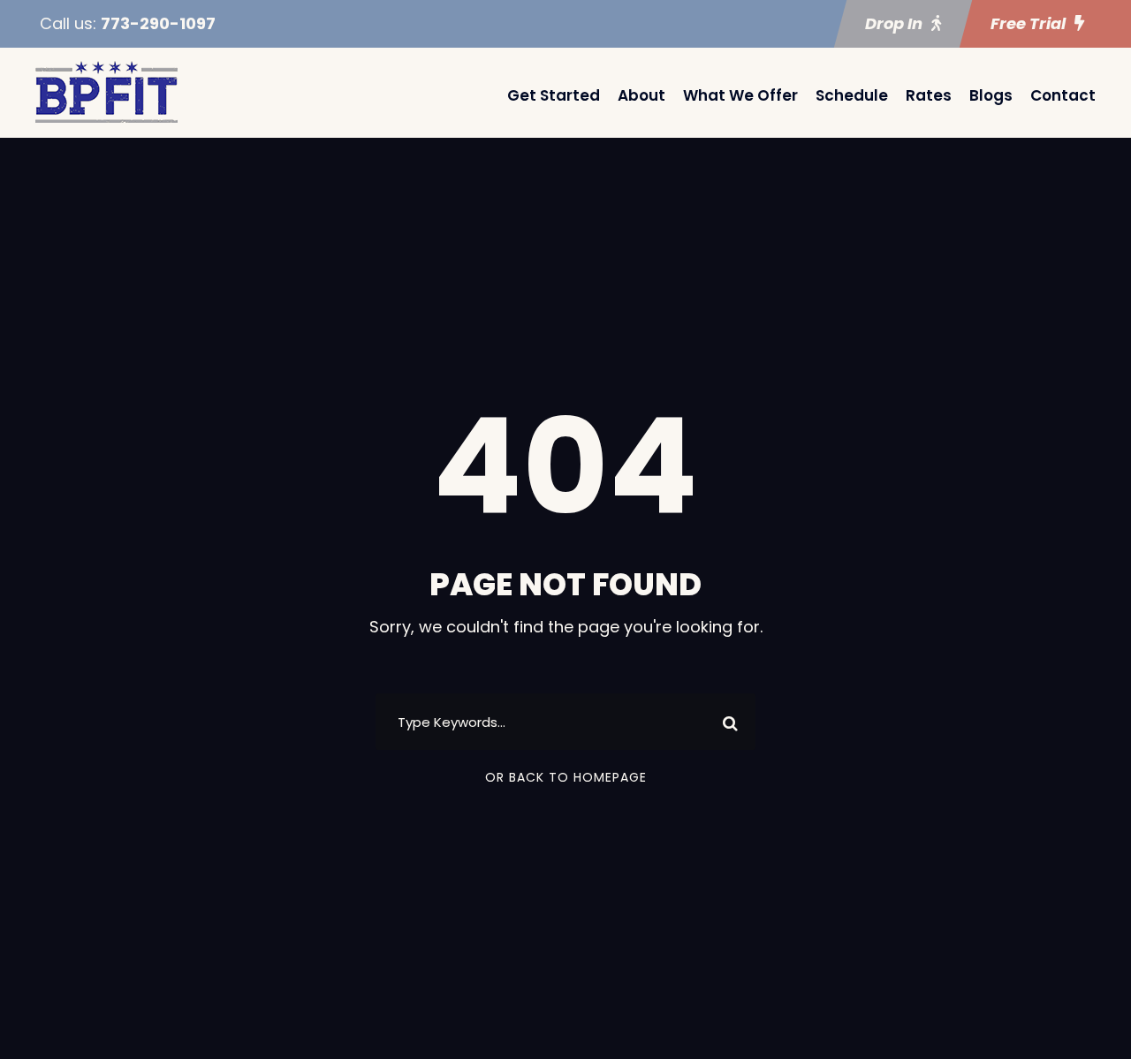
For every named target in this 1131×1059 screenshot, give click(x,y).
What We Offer (740, 95)
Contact (1063, 95)
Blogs (991, 95)
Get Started (553, 95)
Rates (929, 95)
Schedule (852, 95)
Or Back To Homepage (566, 777)
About (641, 95)
